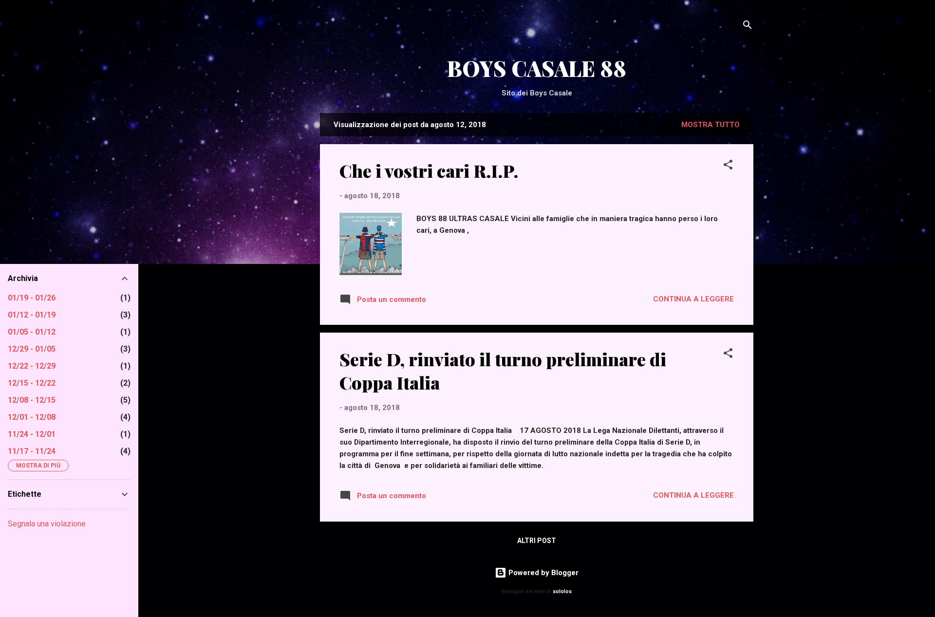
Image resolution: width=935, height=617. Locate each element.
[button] (728, 166)
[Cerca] (747, 26)
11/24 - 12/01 (32, 434)
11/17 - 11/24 (32, 451)
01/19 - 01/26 (32, 297)
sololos (562, 591)
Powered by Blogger (542, 572)
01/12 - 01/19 (32, 314)
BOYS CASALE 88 (536, 68)
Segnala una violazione (47, 523)
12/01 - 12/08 (32, 417)
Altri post (536, 540)
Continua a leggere (693, 299)
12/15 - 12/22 (32, 383)
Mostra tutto (710, 124)
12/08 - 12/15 (32, 400)
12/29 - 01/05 (32, 349)
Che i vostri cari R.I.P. (428, 170)
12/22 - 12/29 (32, 366)
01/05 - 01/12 (32, 332)
